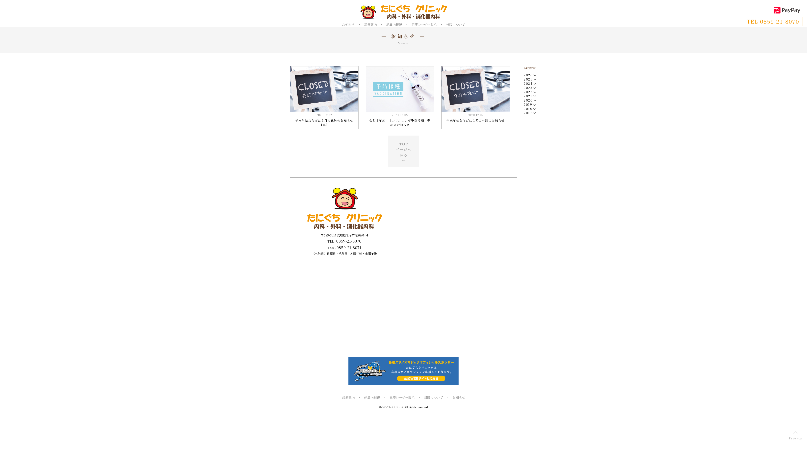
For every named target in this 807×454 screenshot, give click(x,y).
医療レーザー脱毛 (424, 24)
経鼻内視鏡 (394, 24)
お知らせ (348, 24)
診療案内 (370, 24)
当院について (455, 24)
